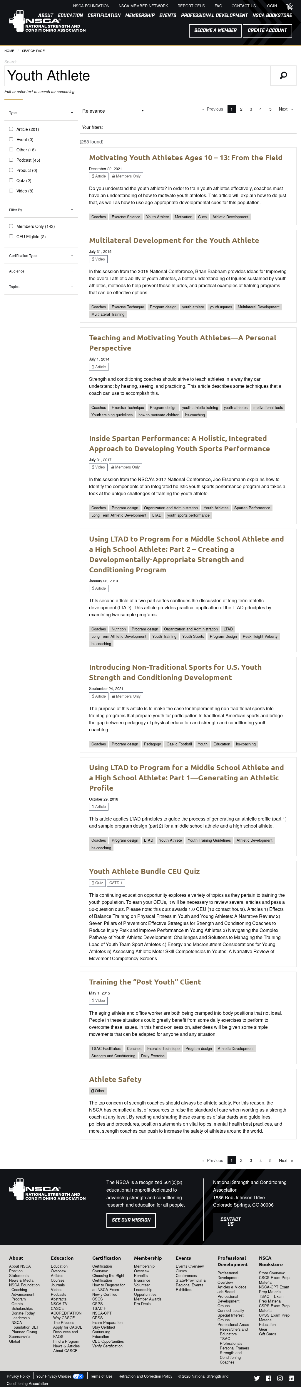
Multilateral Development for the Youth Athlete (174, 240)
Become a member (215, 31)
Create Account (267, 31)
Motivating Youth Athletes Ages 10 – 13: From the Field (185, 157)
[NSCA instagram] (280, 1379)
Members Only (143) (35, 226)
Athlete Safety (115, 1079)
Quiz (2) (23, 180)
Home (9, 50)
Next (287, 109)
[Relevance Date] (113, 113)
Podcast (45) (28, 160)
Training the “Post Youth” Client (145, 981)
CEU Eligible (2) (31, 236)
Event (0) (25, 139)
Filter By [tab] (15, 209)
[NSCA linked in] (291, 1379)
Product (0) (26, 170)
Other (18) (26, 150)
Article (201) (27, 129)
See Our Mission (131, 1220)
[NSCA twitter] (257, 1379)
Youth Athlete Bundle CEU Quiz (144, 871)
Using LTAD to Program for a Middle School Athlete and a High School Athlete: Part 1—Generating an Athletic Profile (186, 777)
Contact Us (230, 1222)
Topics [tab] (14, 286)
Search (11, 62)
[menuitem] (102, 16)
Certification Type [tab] (23, 255)
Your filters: (92, 127)
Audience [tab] (16, 270)
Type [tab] (13, 112)
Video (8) (25, 191)
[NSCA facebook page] (268, 1379)
